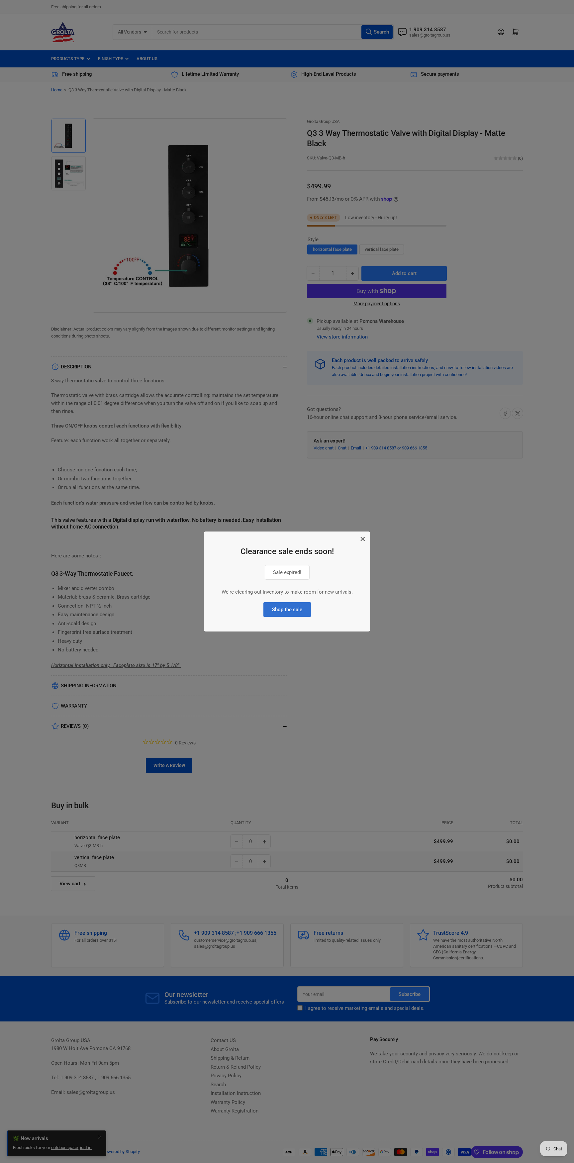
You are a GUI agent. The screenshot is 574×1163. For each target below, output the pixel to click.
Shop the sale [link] (287, 610)
